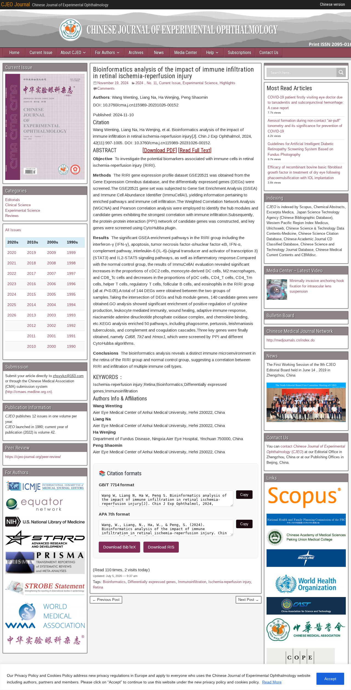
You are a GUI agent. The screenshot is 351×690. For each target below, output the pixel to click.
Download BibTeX (119, 547)
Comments (106, 88)
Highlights (227, 83)
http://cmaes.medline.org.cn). (29, 392)
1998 (71, 263)
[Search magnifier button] (341, 72)
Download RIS (161, 547)
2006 (51, 284)
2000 (51, 346)
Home (14, 52)
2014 (31, 304)
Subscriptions (239, 52)
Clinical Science (18, 205)
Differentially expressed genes (152, 582)
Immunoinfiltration (192, 582)
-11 (125, 114)
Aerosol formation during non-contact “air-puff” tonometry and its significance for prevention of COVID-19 (305, 125)
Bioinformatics (114, 582)
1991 (71, 336)
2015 (31, 294)
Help (210, 52)
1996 (71, 284)
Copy (244, 495)
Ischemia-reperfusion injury (229, 582)
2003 (51, 315)
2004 (51, 304)
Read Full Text (195, 150)
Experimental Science (200, 83)
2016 (31, 284)
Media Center (185, 52)
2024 (117, 114)
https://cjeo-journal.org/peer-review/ (33, 457)
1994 (71, 304)
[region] (175, 677)
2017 (31, 273)
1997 (71, 273)
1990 (71, 346)
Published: (102, 114)
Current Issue (41, 52)
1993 (71, 315)
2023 (11, 284)
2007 (51, 273)
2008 (51, 263)
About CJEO (71, 52)
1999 (71, 252)
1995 (71, 294)
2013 (31, 315)
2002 (51, 325)
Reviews (12, 216)
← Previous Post (106, 600)
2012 (31, 325)
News (159, 52)
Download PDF (160, 150)
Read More (272, 682)
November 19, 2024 (112, 83)
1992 (71, 325)
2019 (31, 252)
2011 (31, 336)
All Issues (13, 230)
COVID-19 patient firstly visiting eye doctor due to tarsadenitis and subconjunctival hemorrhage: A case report (306, 102)
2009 (51, 252)
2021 (11, 263)
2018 (31, 263)
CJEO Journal (15, 4)
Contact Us (268, 52)
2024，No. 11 (146, 83)
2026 (11, 315)
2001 (51, 336)
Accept (330, 679)
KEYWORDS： (108, 377)
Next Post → (248, 600)
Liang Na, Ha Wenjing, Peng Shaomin (150, 97)
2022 (11, 273)
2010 (31, 346)
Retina (98, 587)
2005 (51, 294)
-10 (131, 114)
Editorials (12, 200)
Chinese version (332, 4)
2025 (11, 304)
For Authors (105, 52)
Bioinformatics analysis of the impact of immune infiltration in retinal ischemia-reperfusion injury (173, 73)
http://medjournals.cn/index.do (291, 340)
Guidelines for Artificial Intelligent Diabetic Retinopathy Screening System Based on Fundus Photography (301, 149)
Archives (136, 52)
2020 (11, 252)
